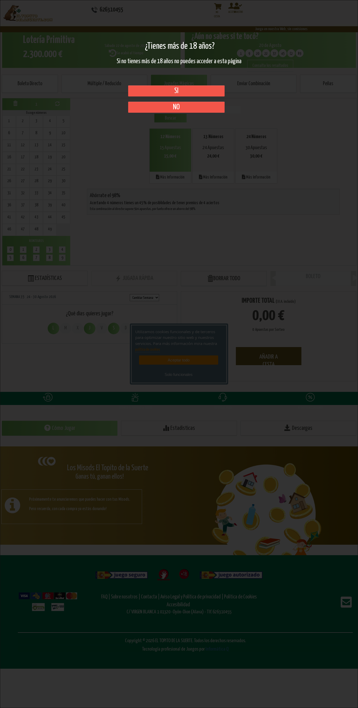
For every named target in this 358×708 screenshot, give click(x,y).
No (176, 107)
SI (176, 91)
